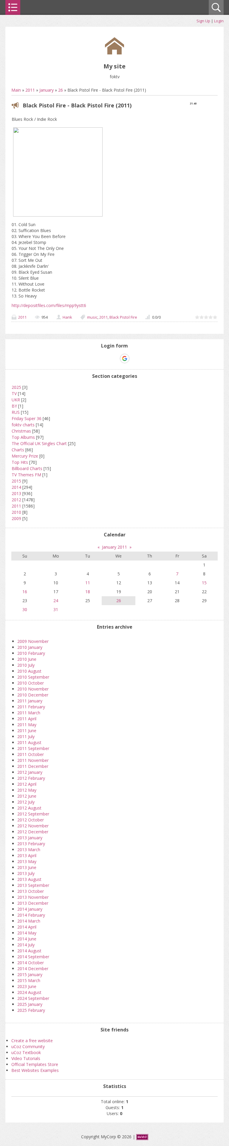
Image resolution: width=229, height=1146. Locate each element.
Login (219, 21)
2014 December (32, 968)
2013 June (26, 867)
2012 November (33, 826)
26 (60, 90)
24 (55, 600)
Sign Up (203, 21)
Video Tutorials (25, 1058)
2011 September (33, 748)
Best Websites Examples (35, 1070)
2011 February (31, 707)
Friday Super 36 (26, 418)
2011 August (29, 742)
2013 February (31, 843)
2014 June (26, 939)
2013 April (26, 855)
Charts (18, 450)
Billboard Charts (27, 468)
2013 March (28, 849)
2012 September (33, 814)
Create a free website (32, 1040)
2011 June (26, 730)
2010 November (33, 689)
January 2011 (114, 547)
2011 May (26, 724)
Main (16, 90)
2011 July (26, 736)
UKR (16, 400)
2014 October (30, 962)
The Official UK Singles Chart (39, 443)
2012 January (29, 772)
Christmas (21, 431)
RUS (16, 412)
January (46, 90)
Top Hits (20, 462)
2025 (16, 387)
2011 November (33, 760)
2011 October (30, 754)
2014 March (28, 921)
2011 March (28, 713)
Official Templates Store (34, 1064)
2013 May (26, 861)
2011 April (26, 718)
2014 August (29, 951)
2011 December (32, 766)
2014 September (33, 956)
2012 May (26, 790)
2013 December (32, 903)
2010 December (32, 695)
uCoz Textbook (26, 1052)
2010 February (31, 653)
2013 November (33, 897)
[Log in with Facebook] (114, 358)
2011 (30, 90)
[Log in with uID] (104, 358)
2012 (16, 499)
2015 (16, 481)
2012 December (32, 832)
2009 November (33, 641)
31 (55, 609)
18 (87, 591)
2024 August (29, 992)
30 (24, 609)
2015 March (28, 980)
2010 (16, 512)
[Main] (114, 53)
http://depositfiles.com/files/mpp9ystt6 (49, 305)
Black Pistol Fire (123, 317)
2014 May (26, 933)
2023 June (26, 986)
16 (24, 591)
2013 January (29, 837)
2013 (16, 493)
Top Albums (23, 437)
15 (204, 582)
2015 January (29, 974)
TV (14, 393)
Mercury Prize (25, 456)
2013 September (33, 885)
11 (87, 582)
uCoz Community (28, 1046)
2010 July (26, 665)
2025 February (31, 1010)
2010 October (30, 683)
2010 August (29, 671)
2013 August (29, 879)
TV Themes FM (26, 474)
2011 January (29, 701)
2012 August (29, 808)
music (92, 317)
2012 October (30, 820)
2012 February (31, 778)
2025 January (29, 1004)
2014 (16, 487)
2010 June (26, 659)
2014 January (29, 909)
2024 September (33, 998)
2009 (16, 518)
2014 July (26, 945)
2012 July (26, 802)
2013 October (30, 891)
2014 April (26, 927)
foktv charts (23, 425)
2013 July (26, 873)
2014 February (31, 915)
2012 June (26, 796)
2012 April (26, 784)
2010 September (33, 677)
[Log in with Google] (124, 358)
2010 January (29, 647)
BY (14, 406)
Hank (67, 317)
